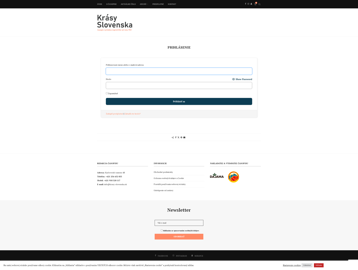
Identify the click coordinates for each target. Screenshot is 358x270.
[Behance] (251, 7)
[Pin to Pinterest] (181, 137)
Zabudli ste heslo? (132, 113)
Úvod (99, 4)
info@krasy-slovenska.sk (115, 184)
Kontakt (172, 4)
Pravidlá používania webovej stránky (170, 184)
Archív (143, 4)
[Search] (259, 4)
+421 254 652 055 (114, 176)
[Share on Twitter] (178, 137)
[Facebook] (245, 7)
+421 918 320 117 (112, 180)
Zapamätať (113, 93)
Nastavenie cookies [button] (292, 265)
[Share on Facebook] (175, 137)
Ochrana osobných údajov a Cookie (169, 178)
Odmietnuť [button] (307, 265)
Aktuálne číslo (128, 4)
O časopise (111, 4)
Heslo (108, 79)
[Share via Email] (184, 137)
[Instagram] (248, 7)
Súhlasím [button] (319, 265)
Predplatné (158, 4)
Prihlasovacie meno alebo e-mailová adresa (125, 65)
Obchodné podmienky (163, 172)
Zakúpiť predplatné (114, 113)
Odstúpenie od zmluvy (163, 190)
